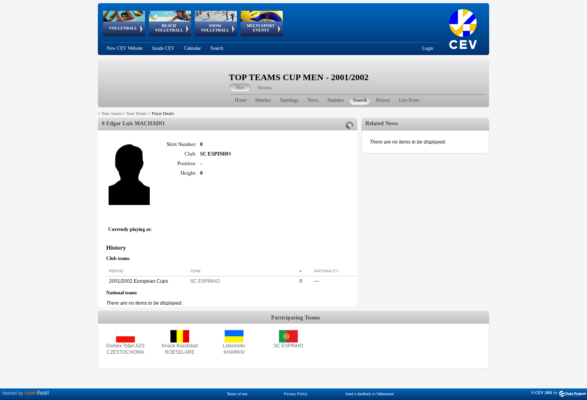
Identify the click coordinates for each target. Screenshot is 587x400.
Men (240, 88)
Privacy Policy (295, 394)
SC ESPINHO (205, 281)
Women (264, 88)
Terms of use (237, 394)
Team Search (111, 113)
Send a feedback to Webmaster (369, 394)
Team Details (136, 113)
